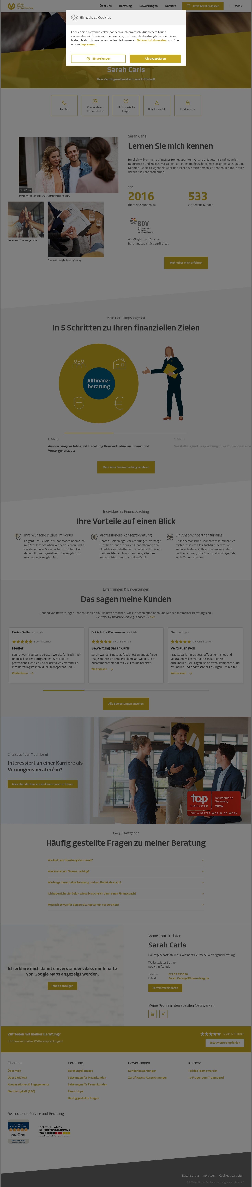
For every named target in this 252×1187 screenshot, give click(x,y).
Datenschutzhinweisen (152, 40)
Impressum (88, 44)
